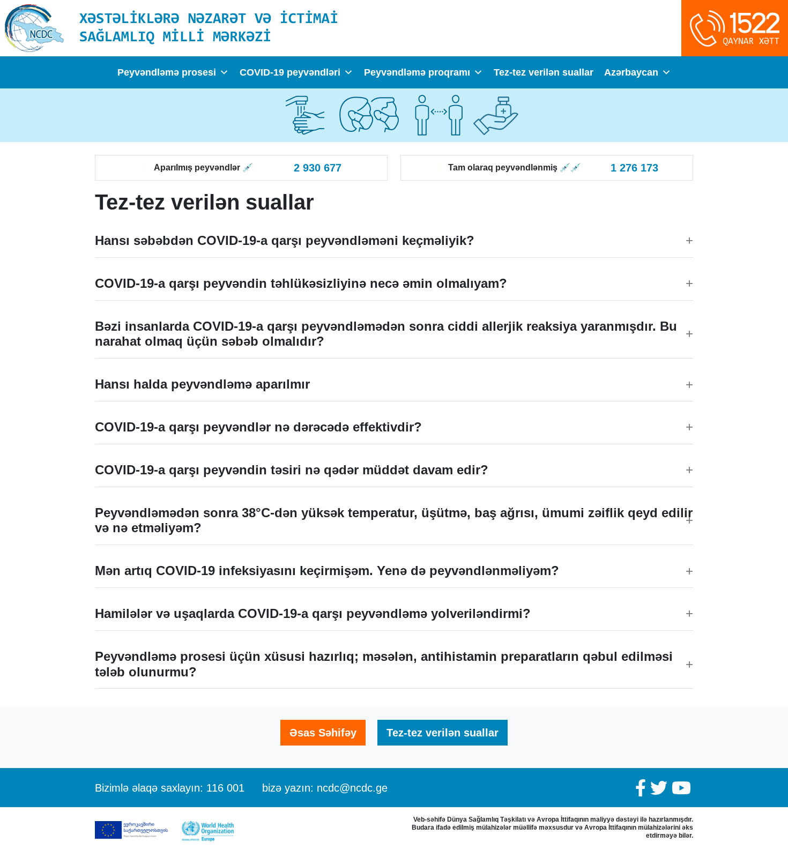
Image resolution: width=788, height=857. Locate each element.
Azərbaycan (631, 72)
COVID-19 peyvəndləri (290, 72)
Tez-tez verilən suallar (543, 72)
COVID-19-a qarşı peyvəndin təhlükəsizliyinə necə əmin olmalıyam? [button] (301, 283)
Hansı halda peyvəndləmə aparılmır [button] (202, 384)
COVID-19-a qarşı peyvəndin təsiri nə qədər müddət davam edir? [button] (291, 470)
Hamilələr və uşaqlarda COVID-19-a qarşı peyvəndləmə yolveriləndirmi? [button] (313, 613)
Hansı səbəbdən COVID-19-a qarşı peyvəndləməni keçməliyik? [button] (284, 240)
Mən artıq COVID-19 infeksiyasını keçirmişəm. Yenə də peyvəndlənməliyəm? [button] (327, 570)
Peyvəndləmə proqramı (417, 72)
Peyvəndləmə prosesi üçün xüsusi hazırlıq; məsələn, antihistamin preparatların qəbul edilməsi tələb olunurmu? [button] (384, 664)
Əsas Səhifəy (322, 733)
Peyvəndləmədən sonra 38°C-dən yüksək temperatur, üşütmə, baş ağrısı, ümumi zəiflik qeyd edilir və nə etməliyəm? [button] (394, 520)
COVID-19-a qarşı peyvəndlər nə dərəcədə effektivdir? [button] (258, 427)
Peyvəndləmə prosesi (166, 72)
